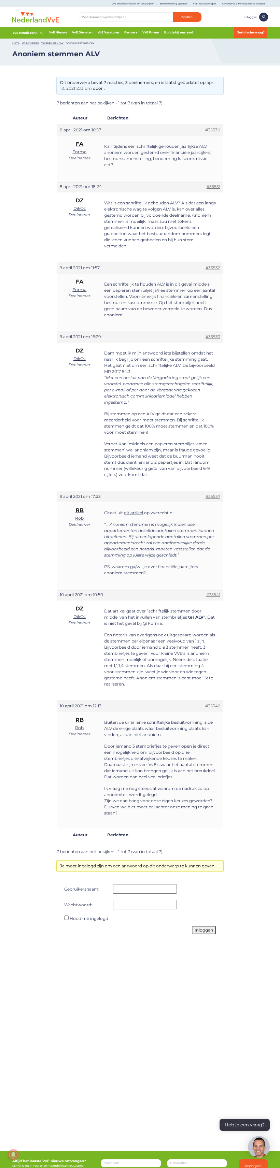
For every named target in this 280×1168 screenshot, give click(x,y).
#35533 (213, 336)
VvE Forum (150, 32)
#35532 (213, 267)
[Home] (35, 16)
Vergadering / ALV (52, 42)
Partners (131, 32)
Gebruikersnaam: (81, 889)
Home (15, 42)
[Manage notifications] (13, 1154)
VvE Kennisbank (25, 32)
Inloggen (250, 17)
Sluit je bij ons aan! (178, 32)
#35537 (213, 496)
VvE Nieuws (58, 32)
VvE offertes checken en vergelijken (133, 3)
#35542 (212, 705)
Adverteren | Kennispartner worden (243, 3)
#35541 (213, 594)
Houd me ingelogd (89, 918)
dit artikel (133, 512)
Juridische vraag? (251, 32)
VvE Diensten (82, 32)
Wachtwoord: (78, 904)
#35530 (212, 129)
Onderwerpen (30, 42)
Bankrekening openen (173, 3)
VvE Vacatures (109, 32)
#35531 (213, 186)
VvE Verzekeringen (204, 3)
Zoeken (187, 17)
